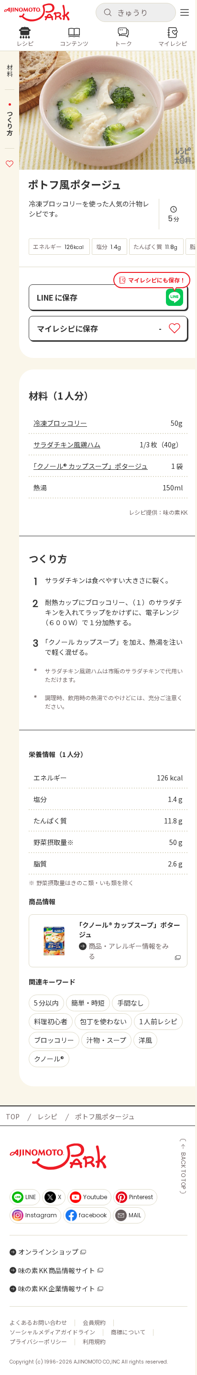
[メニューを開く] (184, 12)
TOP (13, 1116)
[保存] (9, 162)
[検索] (107, 13)
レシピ (47, 1116)
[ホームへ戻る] (37, 12)
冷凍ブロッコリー (60, 423)
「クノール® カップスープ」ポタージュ (90, 466)
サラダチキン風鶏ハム (66, 444)
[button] (136, 12)
